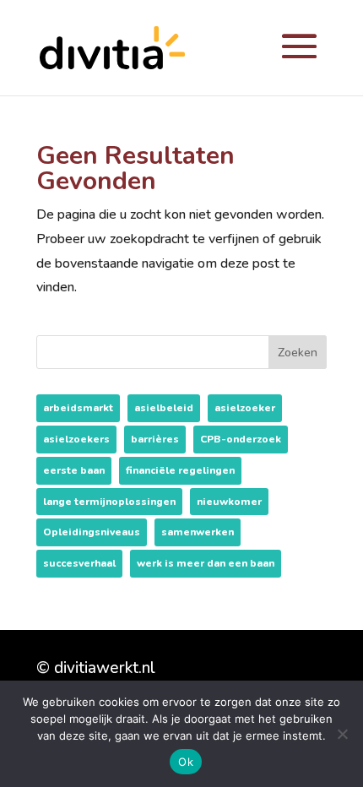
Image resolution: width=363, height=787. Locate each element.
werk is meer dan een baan (205, 563)
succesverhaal (79, 563)
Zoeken (297, 353)
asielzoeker (244, 408)
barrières (155, 439)
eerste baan (74, 470)
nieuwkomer (229, 501)
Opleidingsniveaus (91, 532)
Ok (185, 761)
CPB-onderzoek (240, 439)
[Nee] (341, 733)
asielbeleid (163, 408)
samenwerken (197, 532)
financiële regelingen (180, 470)
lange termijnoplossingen (109, 501)
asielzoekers (76, 439)
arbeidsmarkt (78, 408)
